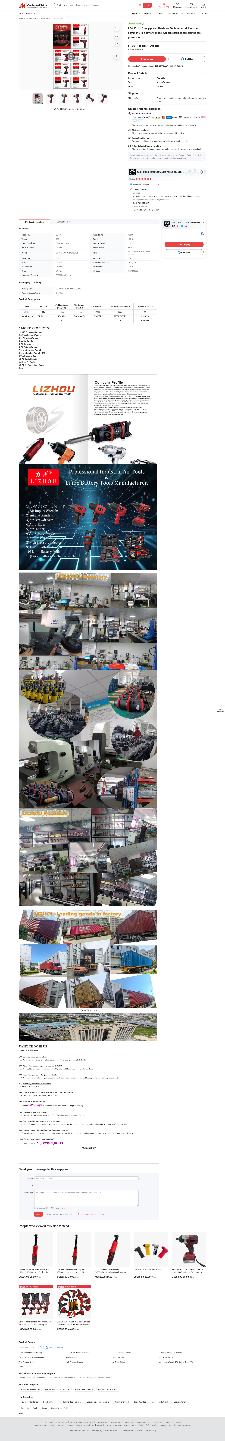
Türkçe (163, 1425)
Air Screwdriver (119, 1357)
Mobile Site (169, 1422)
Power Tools (45, 18)
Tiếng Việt (172, 1425)
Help (160, 13)
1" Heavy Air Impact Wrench (170, 1352)
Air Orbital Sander (166, 1357)
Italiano (99, 1425)
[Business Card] (202, 233)
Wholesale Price (116, 1422)
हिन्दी (147, 1425)
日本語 (141, 1425)
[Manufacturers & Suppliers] (33, 5)
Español (60, 1425)
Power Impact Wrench (84, 1389)
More (21, 1413)
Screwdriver (65, 1389)
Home (21, 18)
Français (79, 1425)
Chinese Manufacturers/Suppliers (81, 1422)
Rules (204, 13)
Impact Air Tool (140, 1402)
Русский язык (89, 1425)
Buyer (146, 13)
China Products (61, 1422)
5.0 (174, 226)
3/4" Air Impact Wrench (122, 1352)
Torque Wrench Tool (29, 1408)
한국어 (133, 1425)
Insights (178, 1422)
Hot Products (48, 1422)
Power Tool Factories (29, 1402)
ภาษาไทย (155, 1425)
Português (69, 1425)
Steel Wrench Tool (122, 1402)
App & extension (174, 13)
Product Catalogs (55, 1347)
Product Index (157, 1422)
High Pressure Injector (74, 1362)
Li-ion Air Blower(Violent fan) (30, 1352)
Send (38, 1214)
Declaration (139, 1431)
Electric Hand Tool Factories (98, 1402)
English (51, 1425)
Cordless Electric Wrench (108, 1389)
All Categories (27, 13)
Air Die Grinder (71, 1357)
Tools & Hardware (32, 18)
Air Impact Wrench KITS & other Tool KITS (176, 1362)
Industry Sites (129, 1422)
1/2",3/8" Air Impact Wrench (77, 1352)
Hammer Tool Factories (72, 1402)
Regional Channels (143, 1422)
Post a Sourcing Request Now (91, 1214)
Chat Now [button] (189, 59)
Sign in (203, 7)
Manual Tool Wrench (160, 1402)
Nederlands (117, 1425)
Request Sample (176, 66)
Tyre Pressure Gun (26, 1362)
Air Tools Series (119, 1362)
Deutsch (108, 1425)
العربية (126, 1425)
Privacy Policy (151, 1431)
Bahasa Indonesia (184, 1425)
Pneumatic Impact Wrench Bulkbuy (56, 1408)
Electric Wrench (58, 18)
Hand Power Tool (50, 1402)
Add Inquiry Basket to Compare (71, 108)
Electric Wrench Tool (182, 1402)
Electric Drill (50, 1389)
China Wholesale (102, 1422)
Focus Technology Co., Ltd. (95, 1431)
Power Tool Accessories (30, 1389)
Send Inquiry (147, 59)
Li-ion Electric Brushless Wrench (31, 1357)
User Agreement (127, 1431)
